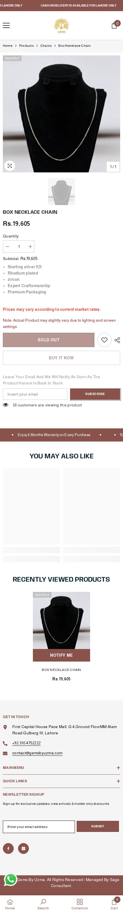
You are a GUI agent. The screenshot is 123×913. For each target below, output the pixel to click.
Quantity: (11, 236)
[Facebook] (8, 848)
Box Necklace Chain (61, 670)
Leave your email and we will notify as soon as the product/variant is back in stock (51, 379)
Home (8, 46)
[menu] (6, 25)
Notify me (61, 655)
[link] (104, 340)
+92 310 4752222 (26, 743)
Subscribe (95, 394)
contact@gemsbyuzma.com (37, 753)
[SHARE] (116, 340)
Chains (46, 46)
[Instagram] (23, 848)
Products (26, 46)
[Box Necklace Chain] (61, 620)
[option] (61, 113)
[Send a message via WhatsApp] (11, 879)
